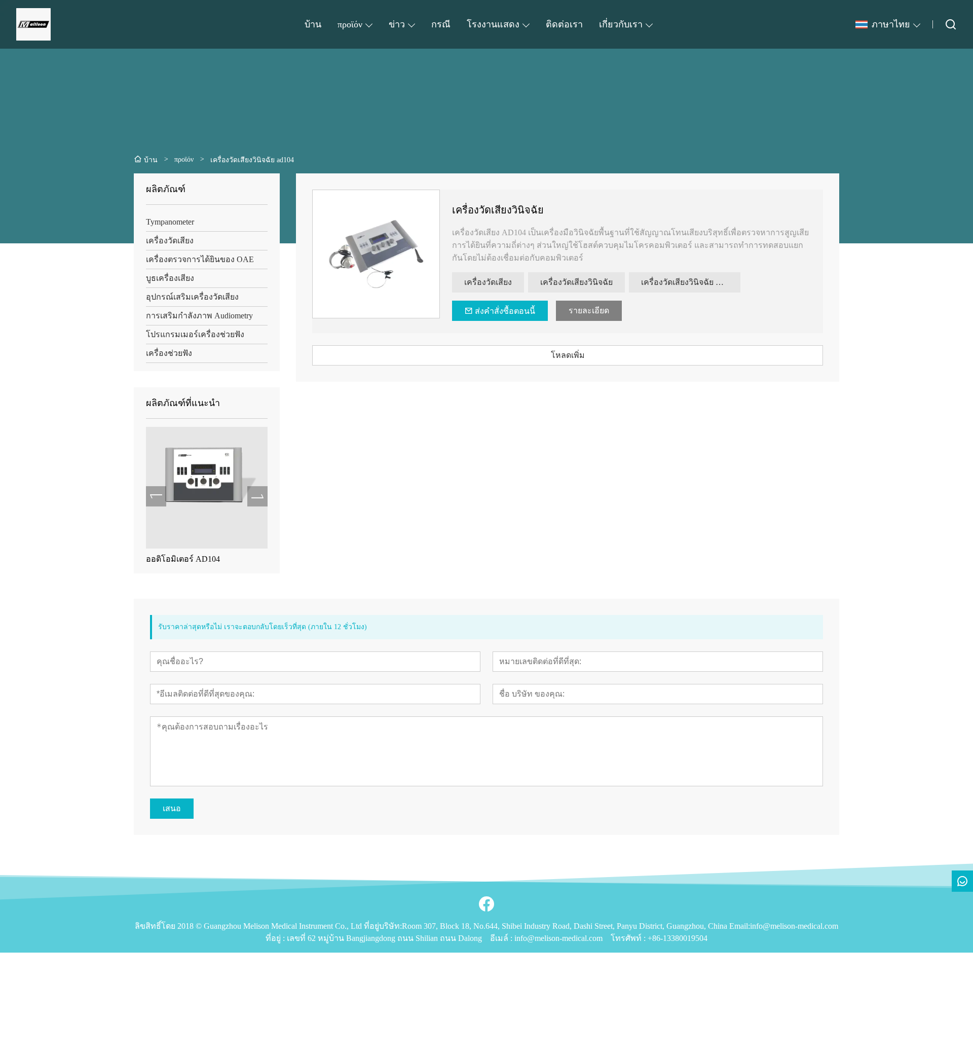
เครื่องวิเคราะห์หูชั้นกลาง (242, 559)
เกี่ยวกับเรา (621, 24)
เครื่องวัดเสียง (170, 240)
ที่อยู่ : (276, 938)
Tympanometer (170, 221)
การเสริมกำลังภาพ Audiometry (199, 315)
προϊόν (350, 24)
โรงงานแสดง (493, 24)
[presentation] (156, 496)
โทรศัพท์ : (629, 938)
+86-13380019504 (677, 938)
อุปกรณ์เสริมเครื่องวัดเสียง (192, 297)
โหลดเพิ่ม (568, 355)
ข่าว (397, 24)
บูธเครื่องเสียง (170, 278)
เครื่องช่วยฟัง (169, 353)
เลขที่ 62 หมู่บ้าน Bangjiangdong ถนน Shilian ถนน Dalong (384, 938)
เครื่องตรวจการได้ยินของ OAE (200, 259)
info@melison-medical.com (558, 938)
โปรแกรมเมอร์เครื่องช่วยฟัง (195, 334)
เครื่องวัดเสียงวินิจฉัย (498, 209)
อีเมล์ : (502, 938)
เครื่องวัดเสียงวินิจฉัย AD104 (690, 282)
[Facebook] (486, 904)
